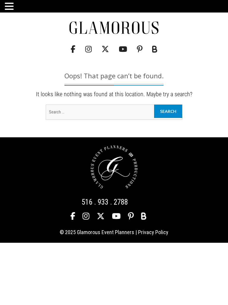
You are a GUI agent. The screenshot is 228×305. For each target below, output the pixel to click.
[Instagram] (88, 49)
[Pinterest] (139, 49)
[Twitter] (105, 49)
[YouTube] (123, 49)
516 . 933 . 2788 (105, 202)
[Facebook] (73, 49)
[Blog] (154, 49)
